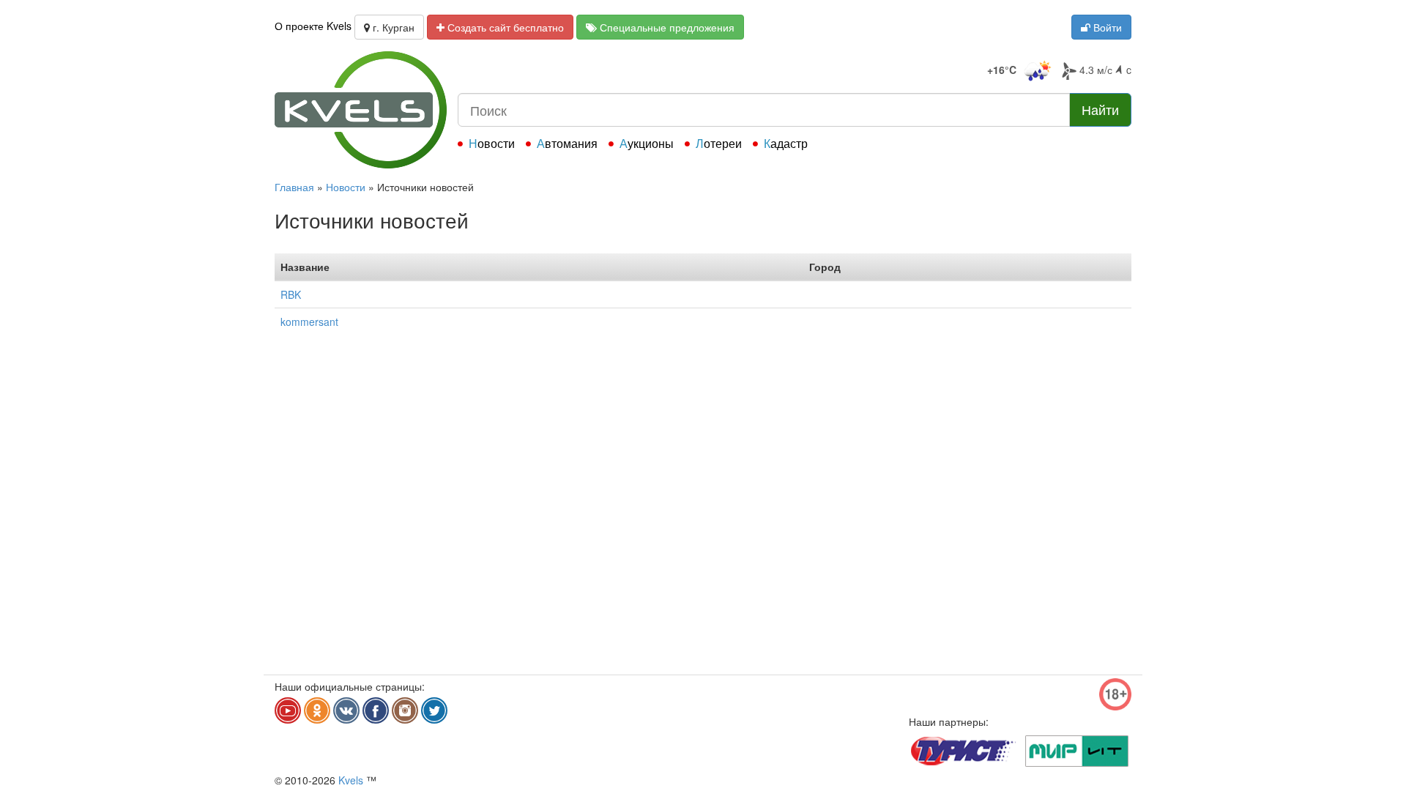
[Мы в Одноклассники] (317, 710)
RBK (290, 294)
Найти (1100, 109)
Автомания (567, 143)
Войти (1106, 27)
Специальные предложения (665, 27)
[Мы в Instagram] (405, 710)
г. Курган (392, 27)
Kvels (350, 780)
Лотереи (719, 143)
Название (305, 266)
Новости (492, 143)
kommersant (309, 321)
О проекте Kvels (313, 25)
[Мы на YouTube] (288, 710)
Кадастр (786, 143)
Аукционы (647, 143)
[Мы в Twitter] (434, 710)
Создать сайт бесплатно (504, 27)
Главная (294, 186)
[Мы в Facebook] (375, 710)
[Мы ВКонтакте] (346, 710)
